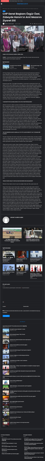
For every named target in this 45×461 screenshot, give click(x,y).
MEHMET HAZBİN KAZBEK (9, 23)
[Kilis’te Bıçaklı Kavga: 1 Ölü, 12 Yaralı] (26, 67)
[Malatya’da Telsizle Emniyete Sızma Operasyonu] (9, 254)
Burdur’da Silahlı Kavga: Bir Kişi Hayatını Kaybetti (36, 259)
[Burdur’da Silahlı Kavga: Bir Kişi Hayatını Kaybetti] (36, 254)
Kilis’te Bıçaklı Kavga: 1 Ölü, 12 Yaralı (17, 334)
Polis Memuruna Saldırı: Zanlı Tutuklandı (21, 273)
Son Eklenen (22, 321)
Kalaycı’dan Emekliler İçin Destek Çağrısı (21, 259)
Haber (9, 8)
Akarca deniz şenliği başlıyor (16, 380)
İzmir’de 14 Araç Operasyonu (16, 406)
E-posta (4, 306)
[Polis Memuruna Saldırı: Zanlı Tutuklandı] (22, 267)
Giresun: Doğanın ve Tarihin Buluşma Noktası (8, 273)
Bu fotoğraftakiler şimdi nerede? (17, 401)
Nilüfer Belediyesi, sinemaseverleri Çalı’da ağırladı (20, 385)
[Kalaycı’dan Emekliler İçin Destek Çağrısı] (22, 254)
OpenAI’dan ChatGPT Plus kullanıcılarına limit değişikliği (15, 326)
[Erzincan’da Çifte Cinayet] (6, 419)
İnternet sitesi (26, 306)
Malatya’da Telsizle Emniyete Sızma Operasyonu (7, 260)
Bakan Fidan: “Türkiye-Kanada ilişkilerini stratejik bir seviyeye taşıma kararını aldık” (36, 275)
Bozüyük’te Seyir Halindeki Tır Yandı (17, 329)
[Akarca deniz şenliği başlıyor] (6, 382)
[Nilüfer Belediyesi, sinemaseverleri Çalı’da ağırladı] (6, 387)
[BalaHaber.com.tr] (22, 4)
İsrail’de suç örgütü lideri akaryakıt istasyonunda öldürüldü (23, 371)
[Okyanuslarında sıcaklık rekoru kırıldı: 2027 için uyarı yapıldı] (6, 398)
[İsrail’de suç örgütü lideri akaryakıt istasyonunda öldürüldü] (6, 372)
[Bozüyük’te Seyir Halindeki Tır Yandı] (6, 67)
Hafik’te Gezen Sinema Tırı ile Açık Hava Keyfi (19, 422)
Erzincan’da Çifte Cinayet (15, 417)
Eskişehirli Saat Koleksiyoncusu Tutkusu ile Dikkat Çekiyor (22, 412)
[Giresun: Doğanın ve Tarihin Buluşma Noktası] (9, 267)
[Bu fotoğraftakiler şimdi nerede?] (6, 403)
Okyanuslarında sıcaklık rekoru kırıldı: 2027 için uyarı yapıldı (23, 396)
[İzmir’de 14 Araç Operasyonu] (6, 408)
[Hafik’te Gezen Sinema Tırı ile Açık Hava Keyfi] (6, 424)
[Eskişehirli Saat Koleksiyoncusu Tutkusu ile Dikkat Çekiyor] (6, 413)
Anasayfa (5, 8)
